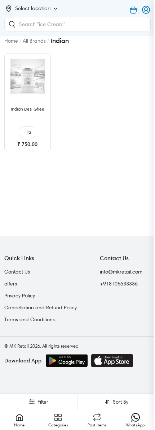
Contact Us (17, 271)
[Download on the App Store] (112, 360)
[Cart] (133, 10)
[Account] (146, 10)
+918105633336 (119, 283)
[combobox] (77, 24)
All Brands (34, 40)
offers (10, 283)
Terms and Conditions (29, 319)
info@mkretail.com (121, 271)
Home (11, 41)
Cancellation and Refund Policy (40, 307)
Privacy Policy (19, 295)
